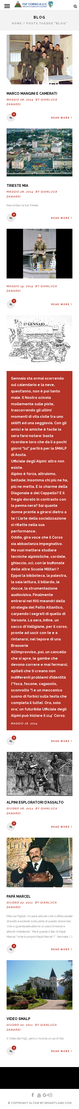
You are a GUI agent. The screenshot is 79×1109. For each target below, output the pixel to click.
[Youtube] (37, 1095)
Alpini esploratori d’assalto (35, 802)
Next (67, 771)
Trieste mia (17, 186)
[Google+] (43, 1095)
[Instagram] (48, 1095)
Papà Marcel (19, 896)
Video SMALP (18, 1019)
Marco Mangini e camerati (32, 93)
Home (17, 23)
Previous (11, 771)
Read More (60, 117)
